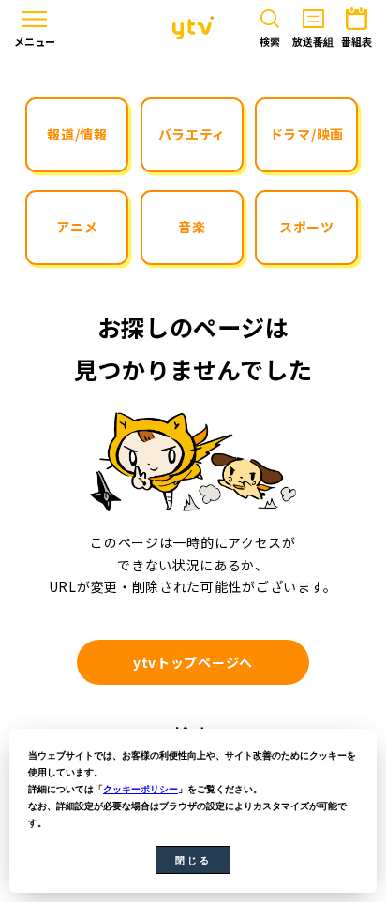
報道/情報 (77, 134)
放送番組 (313, 42)
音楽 (191, 226)
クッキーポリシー (140, 789)
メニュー (34, 42)
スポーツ (306, 226)
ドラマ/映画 (307, 134)
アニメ (76, 226)
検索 (270, 42)
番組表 (356, 42)
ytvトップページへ (193, 662)
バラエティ (192, 134)
